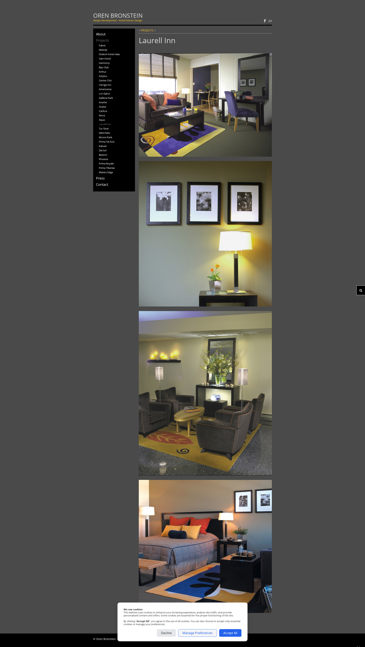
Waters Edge (106, 172)
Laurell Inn (105, 124)
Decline (166, 633)
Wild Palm (104, 133)
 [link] (265, 21)
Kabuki (103, 146)
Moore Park (105, 137)
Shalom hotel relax (109, 54)
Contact (102, 184)
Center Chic (105, 80)
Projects (102, 40)
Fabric (102, 45)
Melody (103, 50)
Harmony (104, 63)
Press (100, 178)
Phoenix (103, 159)
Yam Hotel (105, 58)
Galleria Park (106, 98)
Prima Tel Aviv (107, 141)
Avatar (102, 106)
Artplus (103, 76)
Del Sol (102, 150)
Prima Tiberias (107, 168)
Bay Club (104, 67)
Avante (103, 102)
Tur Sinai (104, 128)
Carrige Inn (105, 85)
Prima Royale (106, 163)
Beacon (103, 154)
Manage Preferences (197, 633)
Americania (105, 89)
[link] (118, 17)
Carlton (103, 111)
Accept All (230, 633)
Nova (102, 115)
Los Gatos (104, 93)
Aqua (102, 119)
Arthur (102, 71)
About (101, 34)
